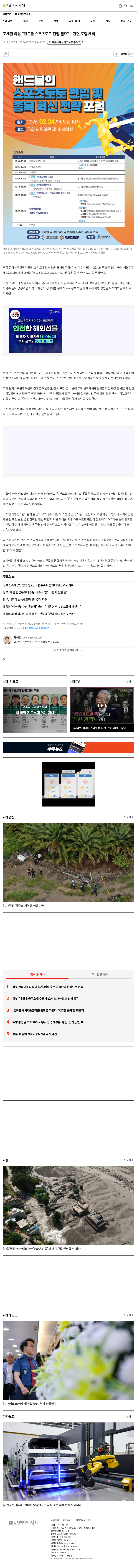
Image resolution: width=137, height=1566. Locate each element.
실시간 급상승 (100, 974)
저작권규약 (67, 1520)
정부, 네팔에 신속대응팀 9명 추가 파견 (25, 599)
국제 (92, 21)
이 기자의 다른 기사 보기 (66, 650)
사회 (108, 21)
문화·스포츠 (127, 21)
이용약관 (55, 1520)
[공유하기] (120, 5)
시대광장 (9, 817)
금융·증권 (74, 21)
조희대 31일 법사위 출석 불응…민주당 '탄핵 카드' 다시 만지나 (39, 613)
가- (116, 54)
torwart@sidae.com (32, 637)
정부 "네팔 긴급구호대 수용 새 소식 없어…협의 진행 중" (35, 592)
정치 (25, 21)
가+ (131, 54)
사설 (6, 1160)
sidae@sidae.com (39, 628)
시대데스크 (10, 1315)
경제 (40, 21)
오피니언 (7, 21)
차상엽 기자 (12, 42)
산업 (56, 21)
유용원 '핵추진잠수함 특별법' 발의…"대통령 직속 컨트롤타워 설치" (42, 606)
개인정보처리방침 (83, 1520)
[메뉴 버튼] (131, 5)
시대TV (75, 681)
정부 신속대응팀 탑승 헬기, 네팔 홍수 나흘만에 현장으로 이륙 (38, 585)
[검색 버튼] (126, 6)
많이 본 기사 (37, 974)
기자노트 (9, 1416)
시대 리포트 (10, 681)
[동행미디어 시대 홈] (14, 5)
